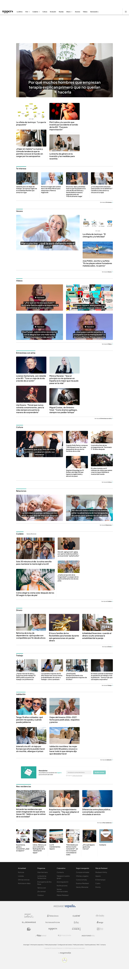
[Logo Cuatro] (76, 915)
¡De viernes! (41, 891)
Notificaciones (62, 886)
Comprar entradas (82, 872)
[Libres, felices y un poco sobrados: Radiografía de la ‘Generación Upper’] (39, 836)
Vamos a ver (41, 888)
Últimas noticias (23, 880)
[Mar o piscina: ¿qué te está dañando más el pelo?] (48, 232)
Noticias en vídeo (24, 883)
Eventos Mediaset (82, 883)
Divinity (98, 887)
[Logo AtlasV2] (40, 935)
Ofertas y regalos (82, 876)
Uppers (98, 876)
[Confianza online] (64, 962)
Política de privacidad (50, 944)
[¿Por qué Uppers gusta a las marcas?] (89, 836)
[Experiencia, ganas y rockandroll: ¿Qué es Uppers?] (23, 836)
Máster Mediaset (63, 895)
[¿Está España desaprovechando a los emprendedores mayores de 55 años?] (77, 665)
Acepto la (75, 775)
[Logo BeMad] (29, 929)
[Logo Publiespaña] (64, 935)
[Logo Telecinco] (52, 915)
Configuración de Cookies (65, 944)
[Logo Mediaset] (64, 907)
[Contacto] (106, 836)
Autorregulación (62, 882)
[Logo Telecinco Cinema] (76, 929)
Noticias (21, 872)
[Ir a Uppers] (7, 11)
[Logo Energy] (100, 922)
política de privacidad (77, 775)
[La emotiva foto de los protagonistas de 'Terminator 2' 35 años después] (102, 437)
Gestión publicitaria (90, 944)
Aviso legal (26, 944)
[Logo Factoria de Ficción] (53, 922)
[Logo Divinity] (100, 915)
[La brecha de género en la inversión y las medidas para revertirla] (64, 142)
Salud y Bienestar (31, 534)
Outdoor (40, 895)
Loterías (21, 876)
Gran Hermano (42, 872)
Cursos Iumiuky (81, 880)
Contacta (60, 872)
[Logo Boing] (76, 922)
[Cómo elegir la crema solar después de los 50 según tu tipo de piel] (35, 580)
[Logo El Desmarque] (29, 922)
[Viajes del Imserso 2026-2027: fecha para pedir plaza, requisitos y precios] (64, 706)
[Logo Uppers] (53, 929)
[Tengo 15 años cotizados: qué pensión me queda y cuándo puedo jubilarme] (31, 706)
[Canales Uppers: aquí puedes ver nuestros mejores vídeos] (89, 297)
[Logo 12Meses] (100, 929)
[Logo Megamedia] (65, 953)
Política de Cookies (78, 944)
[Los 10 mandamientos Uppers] (56, 836)
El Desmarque (100, 880)
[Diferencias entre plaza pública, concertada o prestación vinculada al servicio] (97, 798)
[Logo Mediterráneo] (88, 935)
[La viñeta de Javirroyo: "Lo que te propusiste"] (31, 111)
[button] (39, 297)
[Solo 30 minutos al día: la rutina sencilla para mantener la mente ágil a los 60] (35, 548)
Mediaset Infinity (101, 872)
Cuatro (97, 883)
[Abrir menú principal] (126, 12)
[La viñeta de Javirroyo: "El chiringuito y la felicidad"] (98, 223)
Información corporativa (37, 944)
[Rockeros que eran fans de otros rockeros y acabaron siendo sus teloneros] (39, 444)
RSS (98, 944)
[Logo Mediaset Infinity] (29, 915)
